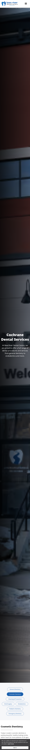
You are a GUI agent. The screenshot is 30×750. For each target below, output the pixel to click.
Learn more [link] (11, 744)
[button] (25, 4)
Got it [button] (15, 747)
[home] (10, 4)
